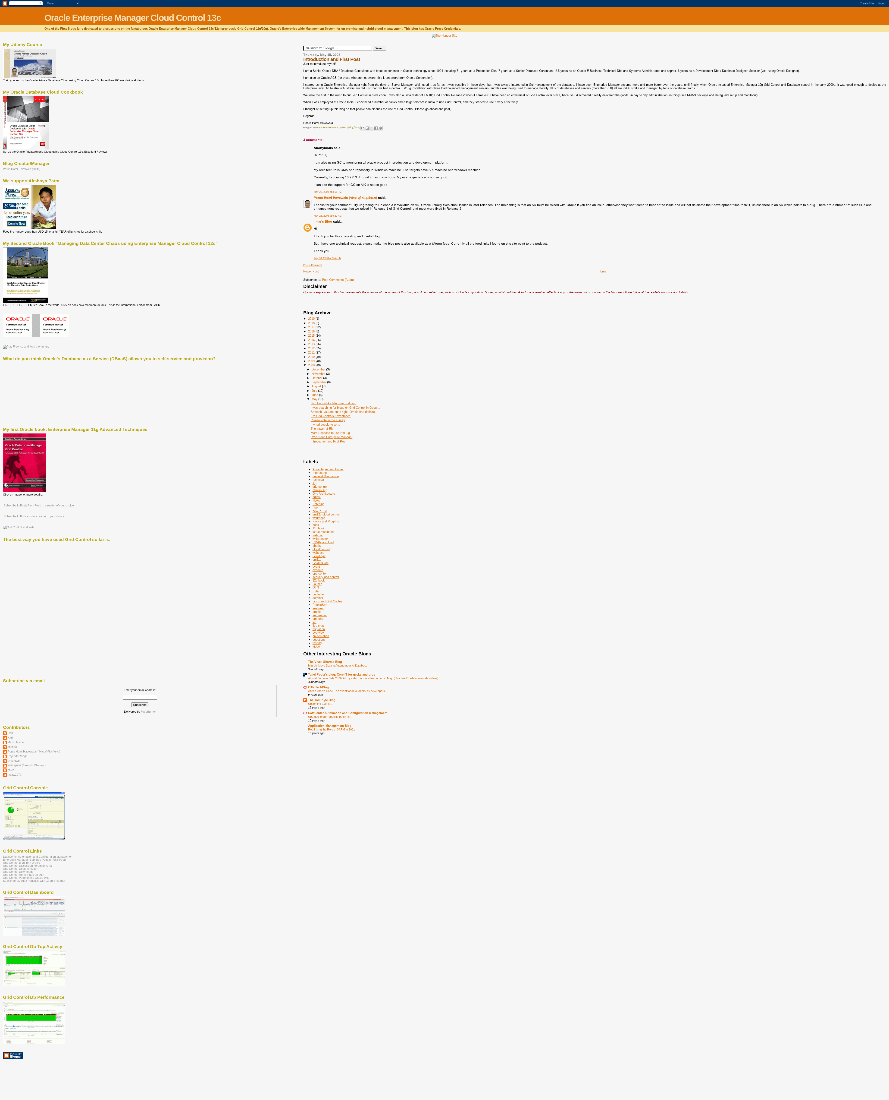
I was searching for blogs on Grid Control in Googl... (345, 407)
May (315, 399)
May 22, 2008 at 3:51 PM (327, 191)
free (315, 507)
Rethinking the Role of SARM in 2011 (331, 729)
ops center (320, 573)
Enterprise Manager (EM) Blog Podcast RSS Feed (34, 859)
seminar (318, 598)
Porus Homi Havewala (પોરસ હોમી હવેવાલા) (345, 197)
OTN (316, 587)
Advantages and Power (328, 469)
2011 (312, 352)
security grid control (326, 577)
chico (11, 769)
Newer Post (311, 271)
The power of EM (322, 428)
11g (315, 483)
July (315, 390)
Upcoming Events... (320, 703)
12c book (319, 580)
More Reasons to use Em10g (330, 433)
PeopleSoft (320, 605)
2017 (312, 327)
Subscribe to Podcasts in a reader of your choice (33, 516)
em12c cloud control (326, 514)
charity (317, 545)
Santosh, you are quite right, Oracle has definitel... (344, 412)
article (317, 497)
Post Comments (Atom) (338, 279)
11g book (319, 528)
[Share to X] (371, 128)
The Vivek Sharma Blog (325, 662)
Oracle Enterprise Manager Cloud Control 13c (132, 18)
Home (602, 271)
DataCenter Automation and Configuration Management (347, 713)
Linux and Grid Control (327, 601)
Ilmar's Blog (323, 221)
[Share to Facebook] (376, 128)
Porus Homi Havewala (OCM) (21, 169)
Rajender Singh (18, 756)
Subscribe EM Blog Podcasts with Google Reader (34, 880)
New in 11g (320, 490)
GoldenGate (321, 563)
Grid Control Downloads (18, 871)
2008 (312, 365)
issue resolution (323, 532)
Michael (13, 746)
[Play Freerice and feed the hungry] (26, 346)
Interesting (320, 472)
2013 (312, 344)
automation (320, 615)
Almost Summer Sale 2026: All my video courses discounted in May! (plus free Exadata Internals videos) (373, 678)
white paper (320, 539)
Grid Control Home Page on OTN (23, 874)
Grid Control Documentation (20, 868)
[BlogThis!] (367, 128)
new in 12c (320, 511)
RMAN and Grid (323, 542)
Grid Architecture (324, 493)
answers (318, 608)
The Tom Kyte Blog (321, 700)
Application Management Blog (329, 725)
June (315, 395)
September (319, 382)
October (317, 378)
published (319, 594)
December (319, 369)
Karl (10, 737)
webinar (318, 535)
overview (318, 632)
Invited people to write (325, 424)
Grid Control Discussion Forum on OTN (27, 865)
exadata (318, 570)
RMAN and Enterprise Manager (331, 437)
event (316, 566)
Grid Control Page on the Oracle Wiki (26, 877)
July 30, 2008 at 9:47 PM (327, 258)
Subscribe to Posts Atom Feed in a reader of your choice (38, 505)
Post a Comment (312, 265)
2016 (312, 331)
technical (319, 479)
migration (319, 629)
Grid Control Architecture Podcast (333, 403)
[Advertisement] (357, 303)
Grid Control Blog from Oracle (21, 862)
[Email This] (362, 128)
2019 (312, 318)
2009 (312, 361)
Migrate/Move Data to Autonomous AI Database (337, 665)
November (319, 374)
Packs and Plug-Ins (326, 521)
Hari (10, 732)
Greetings (319, 556)
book (316, 525)
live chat (318, 625)
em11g (317, 559)
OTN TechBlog (318, 687)
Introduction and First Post (328, 441)
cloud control (321, 549)
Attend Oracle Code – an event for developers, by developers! (346, 691)
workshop (319, 518)
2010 (312, 357)
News (316, 500)
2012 (312, 348)
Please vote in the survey (328, 420)
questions (319, 639)
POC (316, 591)
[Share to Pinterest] (380, 128)
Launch (317, 584)
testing (317, 643)
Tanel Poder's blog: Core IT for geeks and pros (341, 674)
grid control (320, 486)
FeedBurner (148, 711)
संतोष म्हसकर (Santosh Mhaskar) (27, 765)
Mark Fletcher (16, 742)
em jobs (318, 618)
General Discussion (326, 476)
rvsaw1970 (15, 774)
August (317, 386)
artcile (317, 611)
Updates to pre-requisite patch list (329, 716)
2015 (312, 335)
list (314, 622)
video (316, 646)
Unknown (14, 760)
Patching (318, 504)
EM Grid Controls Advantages (331, 416)
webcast (318, 552)
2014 (312, 340)
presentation (321, 636)
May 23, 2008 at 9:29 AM (327, 215)
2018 (312, 323)
